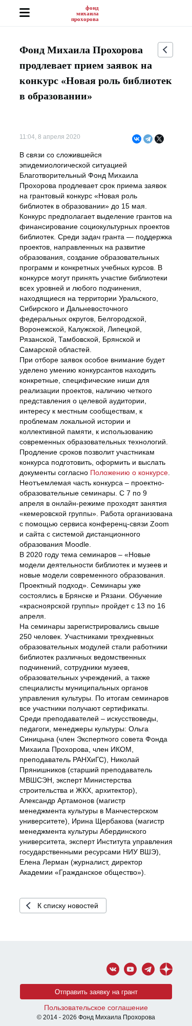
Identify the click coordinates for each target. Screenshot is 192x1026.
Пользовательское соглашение (96, 1007)
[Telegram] (148, 139)
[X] (159, 139)
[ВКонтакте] (136, 139)
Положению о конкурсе (129, 472)
